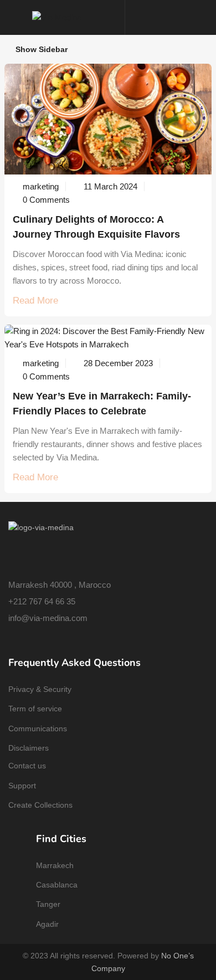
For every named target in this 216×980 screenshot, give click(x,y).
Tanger (48, 904)
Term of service (35, 708)
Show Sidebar (40, 49)
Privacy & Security (39, 689)
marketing (41, 186)
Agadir (47, 924)
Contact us (27, 765)
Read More (35, 300)
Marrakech (55, 865)
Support (22, 785)
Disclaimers (28, 747)
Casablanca (57, 884)
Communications (37, 728)
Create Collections (40, 805)
